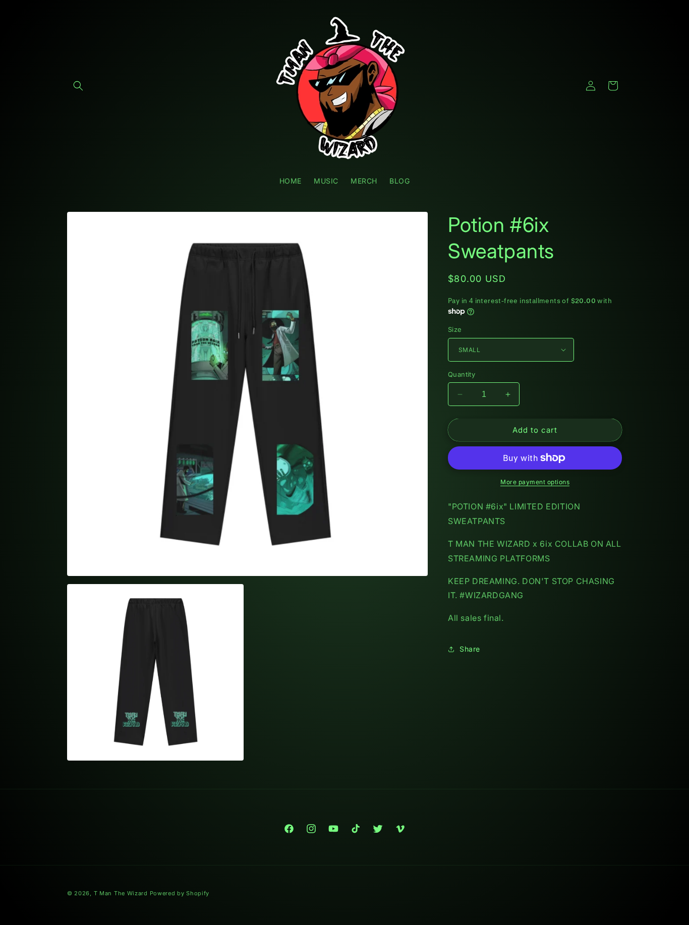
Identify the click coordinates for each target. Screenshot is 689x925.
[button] (78, 86)
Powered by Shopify (180, 893)
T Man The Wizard (121, 893)
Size (455, 329)
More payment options (534, 482)
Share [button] (470, 649)
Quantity (461, 374)
